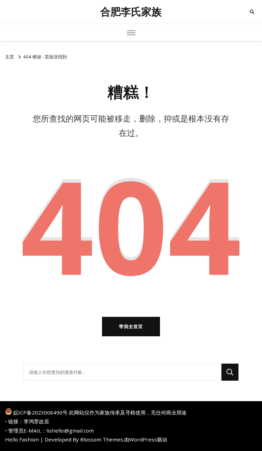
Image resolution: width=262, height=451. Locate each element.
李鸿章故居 (36, 421)
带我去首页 (131, 326)
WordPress (143, 439)
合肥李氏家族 (131, 11)
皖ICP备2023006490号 (40, 412)
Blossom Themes (101, 439)
